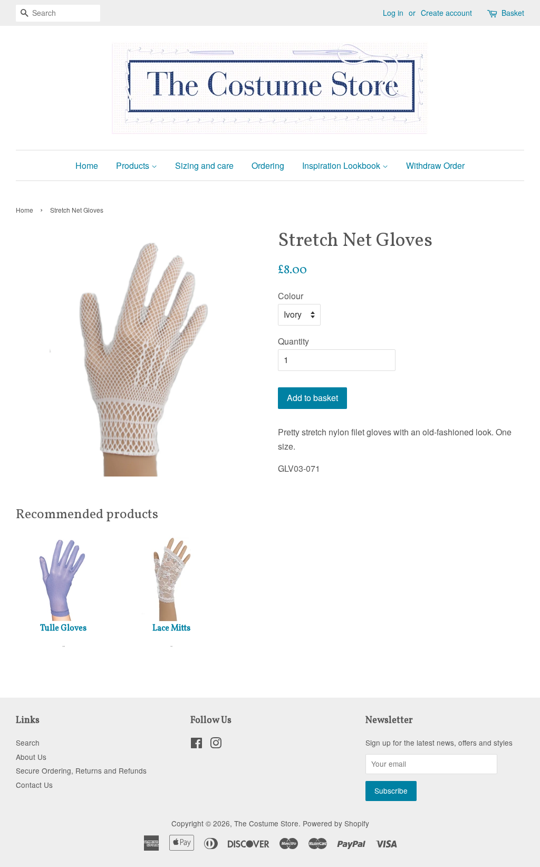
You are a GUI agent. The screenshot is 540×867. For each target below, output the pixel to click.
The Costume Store (266, 823)
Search (28, 742)
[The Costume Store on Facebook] (196, 744)
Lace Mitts (171, 628)
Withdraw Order (435, 165)
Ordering (268, 165)
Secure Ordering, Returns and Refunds (81, 770)
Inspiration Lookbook (342, 165)
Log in (393, 12)
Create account (446, 12)
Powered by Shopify (336, 823)
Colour (290, 296)
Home (86, 165)
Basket (513, 12)
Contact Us (34, 784)
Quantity (293, 341)
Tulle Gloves (63, 628)
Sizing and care (204, 165)
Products (133, 165)
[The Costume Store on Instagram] (215, 744)
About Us (31, 756)
